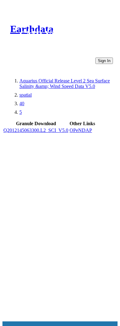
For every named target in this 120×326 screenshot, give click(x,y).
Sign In (104, 60)
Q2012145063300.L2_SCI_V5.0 (35, 130)
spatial (25, 94)
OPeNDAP (81, 130)
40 (21, 103)
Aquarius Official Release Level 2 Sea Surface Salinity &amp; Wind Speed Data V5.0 (64, 83)
